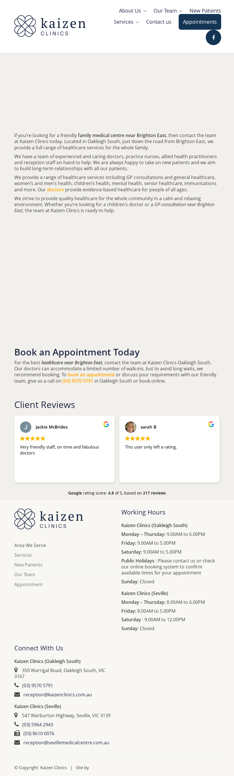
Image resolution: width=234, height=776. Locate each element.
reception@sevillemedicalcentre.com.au (66, 743)
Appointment (28, 585)
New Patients (28, 565)
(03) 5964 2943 (37, 725)
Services (23, 555)
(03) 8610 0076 (38, 734)
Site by (82, 767)
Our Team (24, 575)
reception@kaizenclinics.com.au (57, 695)
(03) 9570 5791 (37, 686)
